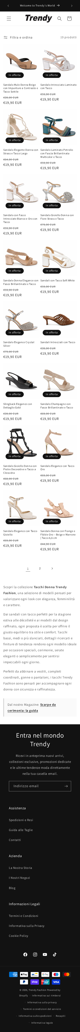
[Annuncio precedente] (8, 6)
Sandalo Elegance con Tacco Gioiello (20, 532)
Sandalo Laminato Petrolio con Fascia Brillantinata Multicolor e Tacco (56, 153)
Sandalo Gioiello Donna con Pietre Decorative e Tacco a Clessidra (20, 469)
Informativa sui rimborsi (46, 995)
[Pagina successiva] (52, 568)
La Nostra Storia (20, 868)
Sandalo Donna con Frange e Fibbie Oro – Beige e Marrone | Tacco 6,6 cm (58, 534)
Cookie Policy (18, 936)
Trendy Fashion (37, 989)
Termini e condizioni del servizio (42, 1009)
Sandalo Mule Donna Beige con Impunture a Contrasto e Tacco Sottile (20, 88)
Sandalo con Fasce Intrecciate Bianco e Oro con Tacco (20, 218)
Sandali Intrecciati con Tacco (57, 342)
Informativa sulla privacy (42, 1002)
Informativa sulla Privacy (26, 926)
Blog (12, 888)
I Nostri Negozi (19, 878)
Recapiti (61, 1015)
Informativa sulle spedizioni (35, 1015)
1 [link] (28, 568)
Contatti (15, 840)
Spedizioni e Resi (21, 820)
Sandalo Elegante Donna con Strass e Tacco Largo (20, 151)
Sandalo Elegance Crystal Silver (18, 343)
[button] (9, 18)
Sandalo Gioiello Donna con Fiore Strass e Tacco (57, 216)
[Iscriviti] (66, 786)
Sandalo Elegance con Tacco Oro (57, 467)
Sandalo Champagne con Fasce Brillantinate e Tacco (56, 405)
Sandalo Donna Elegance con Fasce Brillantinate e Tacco (21, 282)
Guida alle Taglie (21, 830)
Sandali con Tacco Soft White (57, 280)
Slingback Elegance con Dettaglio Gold (17, 405)
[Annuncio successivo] (72, 6)
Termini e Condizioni (23, 916)
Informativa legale (42, 1022)
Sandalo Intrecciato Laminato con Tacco (58, 86)
